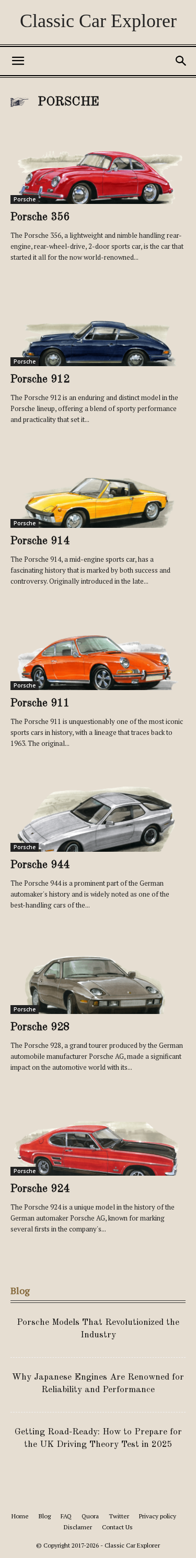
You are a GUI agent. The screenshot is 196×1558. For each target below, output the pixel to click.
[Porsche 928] (98, 970)
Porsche (25, 199)
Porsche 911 (40, 703)
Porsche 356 (40, 217)
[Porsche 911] (98, 646)
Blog (45, 1516)
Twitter (119, 1516)
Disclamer (78, 1527)
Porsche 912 (40, 379)
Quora (90, 1516)
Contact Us (117, 1527)
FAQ (66, 1516)
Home (20, 1516)
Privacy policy (157, 1516)
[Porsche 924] (98, 1133)
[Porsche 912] (98, 323)
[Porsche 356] (98, 161)
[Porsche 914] (98, 485)
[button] (17, 61)
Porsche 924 (40, 1188)
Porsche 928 (40, 1027)
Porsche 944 (40, 865)
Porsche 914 (40, 541)
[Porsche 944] (98, 809)
